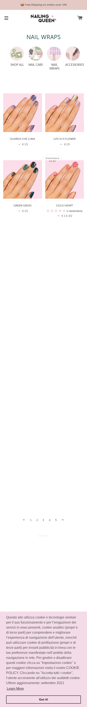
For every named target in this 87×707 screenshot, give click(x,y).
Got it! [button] (43, 699)
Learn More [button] (15, 688)
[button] (56, 211)
